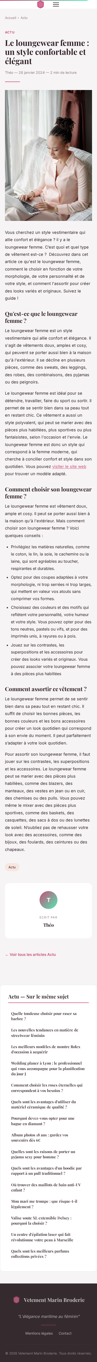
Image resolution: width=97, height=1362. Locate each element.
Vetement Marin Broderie (54, 1299)
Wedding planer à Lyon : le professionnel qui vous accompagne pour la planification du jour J (48, 1068)
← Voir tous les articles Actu (30, 954)
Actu (24, 18)
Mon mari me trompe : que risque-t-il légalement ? (44, 1204)
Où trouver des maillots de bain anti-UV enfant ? (46, 1187)
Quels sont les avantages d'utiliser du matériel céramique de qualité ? (43, 1104)
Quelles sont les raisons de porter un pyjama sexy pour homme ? (43, 1154)
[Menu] (56, 4)
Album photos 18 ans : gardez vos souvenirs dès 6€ (39, 1137)
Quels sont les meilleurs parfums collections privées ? (40, 1254)
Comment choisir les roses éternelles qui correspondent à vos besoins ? (47, 1088)
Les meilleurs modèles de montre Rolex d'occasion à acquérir (45, 1049)
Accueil (10, 18)
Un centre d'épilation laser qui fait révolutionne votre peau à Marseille (42, 1237)
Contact (65, 1333)
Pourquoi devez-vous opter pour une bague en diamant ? (43, 1121)
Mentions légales (39, 1333)
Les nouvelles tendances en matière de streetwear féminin (44, 1032)
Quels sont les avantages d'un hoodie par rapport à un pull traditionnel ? (46, 1171)
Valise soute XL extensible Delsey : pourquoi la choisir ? (41, 1220)
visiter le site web (69, 466)
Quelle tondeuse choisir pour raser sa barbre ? (44, 1016)
